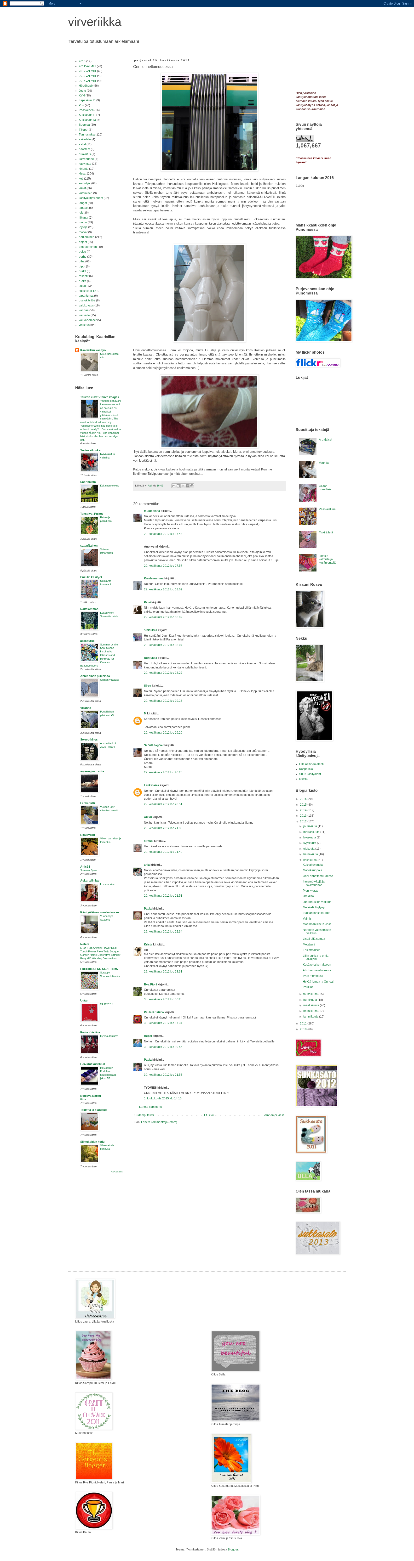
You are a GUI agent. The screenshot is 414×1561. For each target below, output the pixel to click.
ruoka (82, 281)
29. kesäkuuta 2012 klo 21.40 (163, 852)
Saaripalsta (88, 482)
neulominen (86, 237)
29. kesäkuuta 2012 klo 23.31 (163, 971)
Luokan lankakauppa (316, 913)
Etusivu (209, 1115)
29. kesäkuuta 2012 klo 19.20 (163, 732)
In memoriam (107, 884)
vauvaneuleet (88, 320)
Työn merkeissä (313, 976)
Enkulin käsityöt (91, 577)
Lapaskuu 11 (87, 100)
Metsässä (309, 944)
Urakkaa (308, 896)
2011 (303, 1023)
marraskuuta (311, 832)
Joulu (82, 90)
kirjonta (83, 168)
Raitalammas (89, 609)
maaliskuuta (311, 1005)
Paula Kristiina (154, 1012)
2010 (82, 61)
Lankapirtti (87, 803)
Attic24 (85, 866)
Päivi (147, 602)
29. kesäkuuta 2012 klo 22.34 (163, 931)
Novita (303, 778)
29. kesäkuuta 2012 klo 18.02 (163, 589)
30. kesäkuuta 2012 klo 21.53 (163, 1074)
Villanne (85, 708)
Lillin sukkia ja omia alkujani (315, 957)
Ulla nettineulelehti (311, 764)
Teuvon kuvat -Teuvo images (99, 397)
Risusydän (87, 835)
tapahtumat (86, 295)
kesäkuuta (310, 860)
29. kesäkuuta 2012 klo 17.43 (163, 534)
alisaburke (87, 641)
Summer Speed (89, 870)
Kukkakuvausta (313, 864)
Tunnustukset (87, 134)
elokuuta (309, 848)
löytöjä (83, 227)
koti (81, 178)
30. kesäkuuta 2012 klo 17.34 (163, 1023)
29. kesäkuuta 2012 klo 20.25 (163, 772)
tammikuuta (311, 1016)
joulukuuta (310, 826)
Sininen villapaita (109, 679)
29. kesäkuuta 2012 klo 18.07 (163, 645)
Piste (83, 1099)
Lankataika (151, 785)
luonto (83, 222)
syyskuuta (310, 843)
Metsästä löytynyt (314, 907)
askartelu (85, 139)
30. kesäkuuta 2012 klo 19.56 (163, 1047)
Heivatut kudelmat (92, 1064)
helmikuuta (310, 1011)
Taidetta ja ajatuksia (93, 1110)
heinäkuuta (311, 854)
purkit (82, 271)
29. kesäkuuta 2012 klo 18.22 (163, 672)
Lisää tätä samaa (314, 938)
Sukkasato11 (87, 115)
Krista (148, 944)
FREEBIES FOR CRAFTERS (99, 969)
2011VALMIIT (87, 66)
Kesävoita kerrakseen (317, 964)
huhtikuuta (310, 999)
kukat (82, 188)
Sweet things (89, 739)
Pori (81, 105)
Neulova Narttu (90, 1095)
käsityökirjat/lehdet (91, 198)
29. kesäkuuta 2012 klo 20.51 (163, 804)
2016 (303, 799)
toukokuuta (310, 994)
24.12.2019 (106, 1004)
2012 (303, 821)
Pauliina (308, 987)
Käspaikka (306, 769)
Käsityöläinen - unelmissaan (99, 912)
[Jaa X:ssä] (182, 485)
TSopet (83, 129)
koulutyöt (85, 183)
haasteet (84, 149)
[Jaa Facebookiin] (187, 485)
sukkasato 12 (87, 291)
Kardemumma (154, 578)
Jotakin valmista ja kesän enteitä (327, 559)
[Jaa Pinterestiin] (192, 485)
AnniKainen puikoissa (95, 676)
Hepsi (148, 1036)
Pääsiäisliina (327, 509)
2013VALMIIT (87, 76)
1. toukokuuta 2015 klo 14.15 (163, 1098)
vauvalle (84, 315)
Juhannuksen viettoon (317, 902)
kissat (82, 173)
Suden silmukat (90, 450)
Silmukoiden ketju (92, 1141)
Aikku (148, 817)
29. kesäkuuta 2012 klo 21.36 (163, 828)
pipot (82, 266)
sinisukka (150, 630)
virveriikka (94, 21)
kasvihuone (86, 159)
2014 (303, 810)
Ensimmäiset (311, 950)
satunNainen (89, 545)
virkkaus (84, 325)
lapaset (83, 207)
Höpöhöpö (86, 85)
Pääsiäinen (86, 110)
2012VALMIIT (87, 71)
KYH (82, 95)
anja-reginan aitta (92, 771)
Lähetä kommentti (150, 1107)
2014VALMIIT (87, 81)
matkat (83, 232)
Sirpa (147, 685)
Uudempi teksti (144, 1115)
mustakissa (152, 511)
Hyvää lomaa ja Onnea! (318, 981)
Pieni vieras (310, 890)
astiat (82, 144)
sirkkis (148, 841)
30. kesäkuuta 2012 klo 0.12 (162, 999)
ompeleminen (88, 247)
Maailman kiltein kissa (317, 924)
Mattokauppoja (312, 870)
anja (147, 864)
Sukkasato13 (87, 120)
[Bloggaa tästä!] (178, 485)
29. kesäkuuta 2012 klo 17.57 (163, 565)
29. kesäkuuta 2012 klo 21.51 (163, 895)
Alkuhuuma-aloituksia (317, 970)
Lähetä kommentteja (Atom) (159, 1122)
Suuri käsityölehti (310, 774)
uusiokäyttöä (87, 300)
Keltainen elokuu (109, 485)
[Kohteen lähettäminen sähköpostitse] (173, 485)
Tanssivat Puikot (91, 513)
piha (82, 261)
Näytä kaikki (117, 1172)
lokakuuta (310, 837)
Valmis (307, 918)
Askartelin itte (89, 880)
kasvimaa (85, 163)
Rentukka (150, 658)
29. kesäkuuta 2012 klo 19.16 (163, 700)
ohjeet (83, 242)
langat (83, 203)
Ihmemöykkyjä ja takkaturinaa (314, 883)
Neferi (84, 944)
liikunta (83, 217)
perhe (82, 256)
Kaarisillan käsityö (93, 350)
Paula (148, 908)
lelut (81, 212)
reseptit (83, 276)
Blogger (233, 1549)
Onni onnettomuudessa (318, 876)
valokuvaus (86, 305)
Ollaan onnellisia (325, 487)
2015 (303, 804)
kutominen (85, 193)
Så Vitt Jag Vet (154, 745)
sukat (82, 286)
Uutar (84, 1000)
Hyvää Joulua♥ (109, 1036)
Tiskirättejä (326, 532)
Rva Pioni (150, 984)
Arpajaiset (325, 439)
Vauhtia (324, 462)
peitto (82, 251)
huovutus (85, 154)
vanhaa (84, 310)
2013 (303, 815)
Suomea (84, 124)
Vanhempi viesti (274, 1115)
